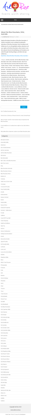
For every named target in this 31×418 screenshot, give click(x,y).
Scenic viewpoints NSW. (12, 96)
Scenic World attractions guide (11, 98)
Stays (2, 285)
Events (6, 65)
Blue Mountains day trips (17, 77)
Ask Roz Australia (10, 59)
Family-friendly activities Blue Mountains (10, 84)
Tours (2, 291)
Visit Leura (3, 340)
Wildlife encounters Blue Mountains (21, 100)
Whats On (3, 392)
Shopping (3, 280)
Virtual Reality (4, 296)
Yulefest (3, 400)
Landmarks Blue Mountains (7, 86)
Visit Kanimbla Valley (5, 330)
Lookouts (3, 246)
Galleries (3, 215)
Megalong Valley (4, 257)
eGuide (3, 65)
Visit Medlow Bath (5, 348)
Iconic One (8, 414)
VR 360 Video (4, 382)
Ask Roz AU (6, 36)
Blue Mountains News (6, 173)
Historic (22, 65)
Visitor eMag (4, 379)
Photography (4, 265)
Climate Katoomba (16, 81)
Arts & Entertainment (5, 147)
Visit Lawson (4, 338)
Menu (15, 19)
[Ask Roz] (15, 14)
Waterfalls (3, 385)
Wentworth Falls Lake (6, 390)
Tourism (14, 67)
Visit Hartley (3, 319)
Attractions (3, 155)
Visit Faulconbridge (5, 317)
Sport (2, 283)
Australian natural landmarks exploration (16, 73)
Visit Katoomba (4, 332)
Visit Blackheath (4, 304)
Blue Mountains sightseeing (21, 79)
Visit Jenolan (4, 325)
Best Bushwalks (4, 158)
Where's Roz (4, 395)
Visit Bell (3, 301)
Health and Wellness (5, 223)
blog (2, 165)
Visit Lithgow (4, 346)
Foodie (10, 65)
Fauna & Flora (4, 205)
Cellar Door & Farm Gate (6, 181)
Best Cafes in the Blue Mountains (14, 61)
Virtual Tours (4, 299)
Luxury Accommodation (6, 252)
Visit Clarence (4, 312)
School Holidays (4, 278)
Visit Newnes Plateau (5, 361)
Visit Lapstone (4, 335)
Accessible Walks (4, 142)
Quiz (2, 272)
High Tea (3, 225)
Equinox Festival (4, 197)
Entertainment (4, 194)
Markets (26, 65)
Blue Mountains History (21, 63)
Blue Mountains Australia (10, 63)
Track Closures (4, 293)
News (2, 259)
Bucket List (3, 176)
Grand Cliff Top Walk (5, 218)
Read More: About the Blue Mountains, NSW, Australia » (14, 55)
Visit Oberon (4, 364)
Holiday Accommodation (6, 233)
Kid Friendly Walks (5, 244)
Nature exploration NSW (10, 90)
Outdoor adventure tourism (13, 92)
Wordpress (22, 414)
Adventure (3, 144)
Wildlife (2, 398)
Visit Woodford (4, 377)
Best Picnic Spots (5, 163)
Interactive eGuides (5, 238)
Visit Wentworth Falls (5, 374)
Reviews (3, 275)
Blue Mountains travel (6, 81)
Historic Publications (5, 231)
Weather (3, 387)
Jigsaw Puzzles (4, 241)
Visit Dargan (3, 314)
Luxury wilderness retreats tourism (9, 88)
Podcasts (3, 267)
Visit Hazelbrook (4, 322)
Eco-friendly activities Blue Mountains (18, 83)
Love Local (3, 249)
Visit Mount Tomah (5, 353)
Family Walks (4, 202)
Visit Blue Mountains (5, 306)
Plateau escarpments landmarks (13, 94)
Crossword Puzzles (5, 186)
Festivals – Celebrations (6, 210)
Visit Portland (4, 366)
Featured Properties (5, 207)
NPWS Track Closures (6, 67)
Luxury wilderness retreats (20, 86)
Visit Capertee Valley (5, 309)
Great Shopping (16, 65)
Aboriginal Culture (5, 139)
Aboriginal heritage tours (12, 69)
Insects (2, 236)
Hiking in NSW (23, 84)
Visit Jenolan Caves (5, 327)
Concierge (3, 184)
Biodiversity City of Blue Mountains (9, 75)
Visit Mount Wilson (5, 359)
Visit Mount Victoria (5, 356)
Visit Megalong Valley (5, 351)
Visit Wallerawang (5, 372)
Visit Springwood (5, 369)
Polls (2, 270)
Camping (3, 178)
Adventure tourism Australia (13, 71)
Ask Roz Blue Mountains (20, 59)
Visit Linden (3, 343)
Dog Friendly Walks (5, 189)
